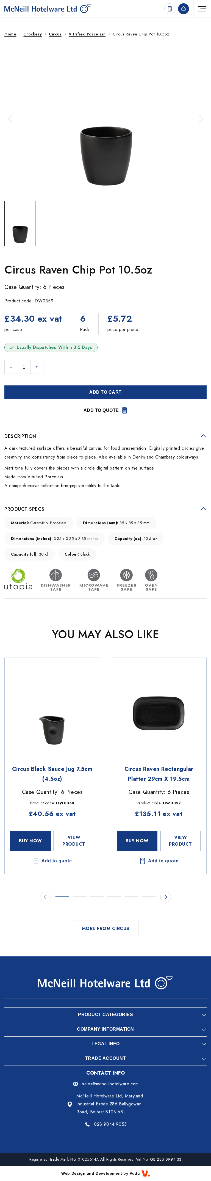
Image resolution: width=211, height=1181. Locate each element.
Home (10, 34)
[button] (11, 119)
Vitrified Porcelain (87, 34)
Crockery (32, 34)
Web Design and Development (91, 1173)
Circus (55, 34)
